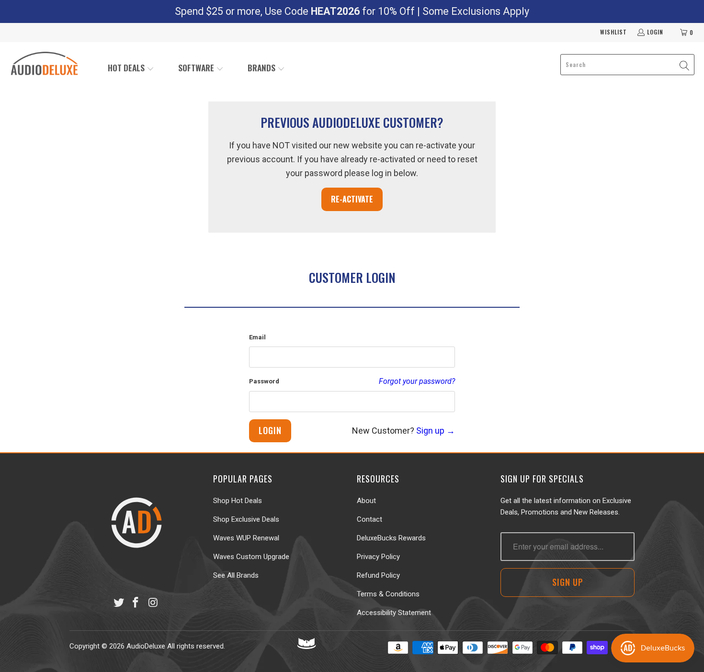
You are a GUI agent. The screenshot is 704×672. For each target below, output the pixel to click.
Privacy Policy (378, 556)
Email (257, 337)
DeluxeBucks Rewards (391, 538)
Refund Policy (378, 575)
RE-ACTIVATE (352, 199)
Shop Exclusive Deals (246, 519)
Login (655, 32)
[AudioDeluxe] (44, 64)
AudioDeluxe (145, 646)
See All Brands (236, 575)
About (366, 500)
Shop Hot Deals (237, 500)
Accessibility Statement (394, 612)
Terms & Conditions (388, 594)
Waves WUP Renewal (246, 538)
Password (264, 381)
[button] (131, 68)
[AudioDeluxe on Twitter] (119, 603)
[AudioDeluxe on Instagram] (153, 603)
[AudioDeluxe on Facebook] (136, 603)
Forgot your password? (417, 381)
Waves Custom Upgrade (251, 556)
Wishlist (613, 32)
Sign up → (435, 431)
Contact (369, 519)
